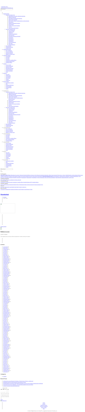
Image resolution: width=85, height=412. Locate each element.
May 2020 (5, 280)
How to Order (8, 64)
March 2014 (5, 353)
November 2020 (6, 273)
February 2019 (6, 296)
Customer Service (44, 405)
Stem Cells (10, 43)
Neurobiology (11, 39)
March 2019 (5, 295)
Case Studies (8, 76)
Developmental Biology (12, 34)
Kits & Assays (10, 22)
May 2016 (5, 334)
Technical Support (9, 69)
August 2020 (5, 276)
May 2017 (5, 320)
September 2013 (6, 357)
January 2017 (5, 325)
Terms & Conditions (43, 406)
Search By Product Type (10, 15)
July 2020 (5, 277)
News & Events (6, 81)
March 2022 (5, 255)
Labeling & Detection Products (14, 23)
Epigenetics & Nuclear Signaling (14, 36)
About (44, 402)
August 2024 (5, 246)
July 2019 (5, 290)
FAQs (7, 72)
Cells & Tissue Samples (12, 19)
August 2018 (5, 302)
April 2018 (5, 307)
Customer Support (6, 141)
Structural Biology (11, 44)
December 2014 (6, 344)
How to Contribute (9, 51)
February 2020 (6, 283)
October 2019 (5, 287)
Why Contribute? (9, 50)
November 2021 (6, 260)
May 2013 (5, 362)
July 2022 (5, 250)
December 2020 (6, 271)
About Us (5, 73)
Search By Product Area (10, 107)
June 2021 (5, 265)
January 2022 (5, 257)
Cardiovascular (11, 31)
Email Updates (8, 86)
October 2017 (5, 314)
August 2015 (5, 342)
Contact (43, 404)
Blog (7, 83)
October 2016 (5, 328)
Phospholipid (5, 194)
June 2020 (5, 279)
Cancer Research (11, 30)
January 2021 (5, 270)
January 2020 (5, 285)
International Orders (9, 68)
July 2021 (5, 264)
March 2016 (5, 337)
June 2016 (5, 333)
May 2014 (5, 351)
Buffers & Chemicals (12, 17)
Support (4, 63)
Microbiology (10, 38)
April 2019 (5, 294)
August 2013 (5, 358)
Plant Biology (10, 41)
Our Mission (8, 56)
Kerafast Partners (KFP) (10, 61)
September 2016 (6, 330)
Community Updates (10, 82)
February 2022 (6, 256)
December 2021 (6, 258)
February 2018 (6, 309)
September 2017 (6, 315)
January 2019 (5, 298)
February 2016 (6, 338)
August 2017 (5, 317)
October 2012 (5, 369)
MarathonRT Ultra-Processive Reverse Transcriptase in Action (14, 382)
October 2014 (5, 346)
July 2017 (5, 318)
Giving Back (8, 78)
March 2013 (5, 364)
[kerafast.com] (4, 400)
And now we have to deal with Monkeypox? (11, 385)
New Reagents (8, 45)
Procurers (7, 59)
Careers (7, 79)
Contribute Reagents (7, 49)
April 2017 (5, 321)
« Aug (2, 399)
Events (7, 88)
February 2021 (6, 269)
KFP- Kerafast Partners (10, 139)
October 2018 (5, 300)
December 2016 (6, 326)
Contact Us (8, 80)
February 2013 (6, 365)
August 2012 (5, 371)
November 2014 (6, 345)
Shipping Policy (9, 67)
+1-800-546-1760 (4, 6)
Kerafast (4, 197)
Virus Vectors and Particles (13, 28)
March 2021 (5, 268)
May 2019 (5, 293)
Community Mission (7, 55)
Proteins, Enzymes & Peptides (14, 25)
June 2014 (5, 350)
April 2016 (5, 336)
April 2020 (5, 281)
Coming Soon (8, 48)
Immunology (10, 37)
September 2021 (6, 262)
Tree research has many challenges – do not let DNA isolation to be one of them (18, 384)
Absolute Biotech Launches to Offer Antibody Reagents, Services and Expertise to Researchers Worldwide (23, 383)
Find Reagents (3, 174)
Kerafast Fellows (9, 62)
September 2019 (6, 288)
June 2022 (5, 251)
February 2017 (6, 324)
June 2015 (5, 343)
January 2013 (5, 367)
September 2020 (6, 275)
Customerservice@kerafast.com (7, 7)
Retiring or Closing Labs (10, 54)
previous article (3, 226)
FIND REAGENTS (6, 13)
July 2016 (5, 332)
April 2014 (5, 352)
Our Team (7, 74)
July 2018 (5, 304)
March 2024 (5, 248)
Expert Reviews (8, 87)
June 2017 (5, 319)
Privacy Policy (43, 407)
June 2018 (5, 305)
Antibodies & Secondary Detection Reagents (16, 16)
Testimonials (8, 75)
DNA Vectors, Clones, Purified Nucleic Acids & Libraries (18, 20)
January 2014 (5, 355)
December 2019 (6, 286)
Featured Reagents (9, 47)
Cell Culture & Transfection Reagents (15, 18)
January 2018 (5, 311)
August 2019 (5, 289)
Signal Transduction (12, 42)
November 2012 (6, 368)
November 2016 (6, 327)
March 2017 (5, 323)
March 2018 (5, 308)
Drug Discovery (11, 35)
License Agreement (9, 66)
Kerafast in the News (10, 85)
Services (10, 26)
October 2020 (5, 274)
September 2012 (6, 370)
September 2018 (6, 301)
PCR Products (11, 24)
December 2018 (6, 299)
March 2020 (5, 282)
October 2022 (5, 249)
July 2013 (5, 359)
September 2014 (6, 348)
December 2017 (6, 312)
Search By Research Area (10, 29)
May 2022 (5, 252)
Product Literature (9, 70)
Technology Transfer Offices (11, 60)
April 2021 (5, 267)
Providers (7, 57)
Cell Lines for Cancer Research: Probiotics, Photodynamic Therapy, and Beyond (18, 381)
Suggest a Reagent (9, 53)
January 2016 (5, 339)
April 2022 (5, 254)
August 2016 (5, 331)
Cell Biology (10, 32)
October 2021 (5, 261)
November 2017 (6, 313)
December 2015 (6, 340)
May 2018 (5, 306)
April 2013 (5, 363)
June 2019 (5, 292)
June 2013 (5, 361)
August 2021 (5, 263)
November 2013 (6, 356)
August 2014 (5, 349)
